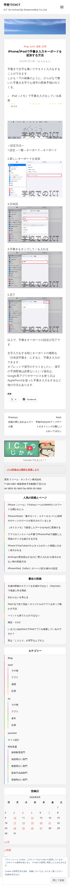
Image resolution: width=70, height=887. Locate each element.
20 (41, 822)
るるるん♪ (46, 61)
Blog (26, 46)
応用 (44, 46)
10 (15, 817)
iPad (23, 469)
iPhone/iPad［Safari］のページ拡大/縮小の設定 (33, 568)
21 (50, 822)
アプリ (14, 677)
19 (32, 822)
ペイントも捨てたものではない (24, 615)
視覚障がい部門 (19, 779)
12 (32, 817)
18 (23, 822)
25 (23, 828)
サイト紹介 (13, 739)
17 (15, 822)
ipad (32, 46)
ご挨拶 (7, 849)
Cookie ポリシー (12, 874)
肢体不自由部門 (19, 772)
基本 (13, 718)
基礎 (38, 46)
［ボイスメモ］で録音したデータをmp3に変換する (34, 527)
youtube (12, 733)
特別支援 (12, 746)
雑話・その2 (14, 622)
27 (41, 828)
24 (15, 828)
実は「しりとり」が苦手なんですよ (26, 640)
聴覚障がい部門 (19, 765)
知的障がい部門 (19, 759)
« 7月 (7, 841)
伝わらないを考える (18, 597)
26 (32, 828)
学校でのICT (12, 5)
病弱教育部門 (18, 752)
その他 (14, 670)
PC (9, 698)
